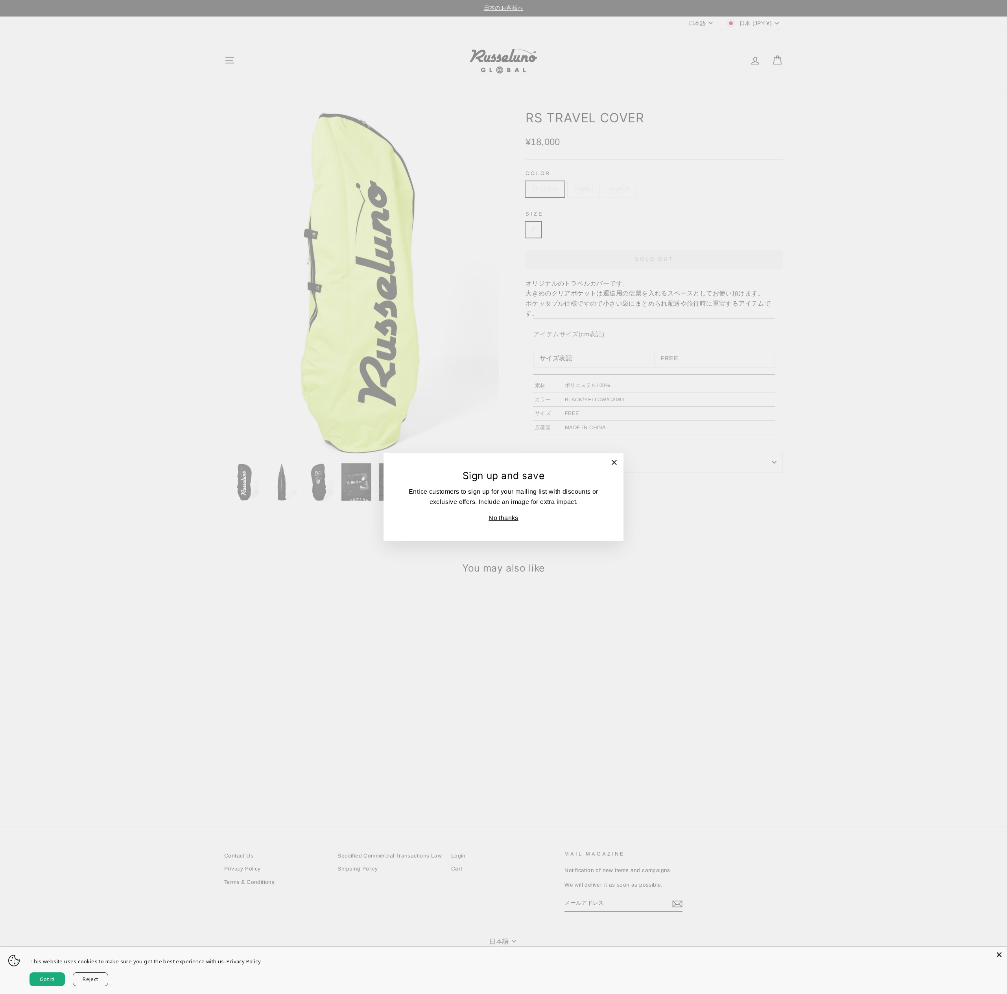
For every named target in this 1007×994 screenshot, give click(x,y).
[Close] (999, 955)
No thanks (503, 518)
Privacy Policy (244, 961)
